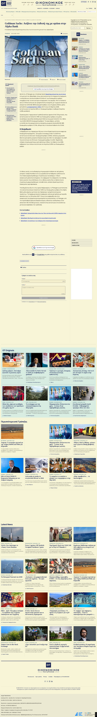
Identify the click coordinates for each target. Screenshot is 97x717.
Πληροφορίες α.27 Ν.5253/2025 (61, 676)
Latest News (7, 524)
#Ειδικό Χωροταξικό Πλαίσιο (55, 11)
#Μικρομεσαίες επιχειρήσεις (28, 11)
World (58, 8)
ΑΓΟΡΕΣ (74, 240)
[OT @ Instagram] (93, 2)
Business (45, 8)
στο (39, 254)
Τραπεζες (7, 33)
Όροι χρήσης (38, 676)
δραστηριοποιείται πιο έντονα (56, 94)
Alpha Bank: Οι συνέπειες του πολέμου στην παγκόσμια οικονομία (39, 221)
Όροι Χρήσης (31, 301)
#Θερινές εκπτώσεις (42, 11)
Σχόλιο (23, 284)
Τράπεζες (13, 19)
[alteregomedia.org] (78, 715)
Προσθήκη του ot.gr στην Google (44, 89)
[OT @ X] (90, 2)
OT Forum (83, 1)
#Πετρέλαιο (66, 11)
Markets (39, 8)
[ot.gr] (49, 5)
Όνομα (23, 278)
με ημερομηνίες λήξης (34, 107)
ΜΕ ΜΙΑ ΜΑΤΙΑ (75, 242)
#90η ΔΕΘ (18, 11)
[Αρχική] (6, 3)
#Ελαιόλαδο (73, 11)
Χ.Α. (2, 15)
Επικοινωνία (31, 676)
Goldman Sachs (24, 261)
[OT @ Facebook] (88, 2)
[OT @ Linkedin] (95, 2)
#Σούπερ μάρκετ (10, 11)
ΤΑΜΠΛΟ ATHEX (75, 245)
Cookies (50, 676)
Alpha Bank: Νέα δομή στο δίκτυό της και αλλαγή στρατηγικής (38, 218)
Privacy (45, 676)
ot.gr (6, 19)
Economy (52, 8)
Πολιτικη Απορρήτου (41, 301)
